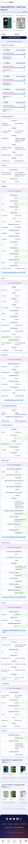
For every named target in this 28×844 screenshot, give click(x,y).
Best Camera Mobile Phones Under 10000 (14, 537)
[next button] (24, 772)
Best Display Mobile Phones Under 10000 (14, 272)
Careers (10, 824)
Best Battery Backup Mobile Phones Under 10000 (13, 631)
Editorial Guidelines (18, 827)
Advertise (23, 824)
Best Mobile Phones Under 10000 (14, 400)
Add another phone (14, 37)
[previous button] (3, 772)
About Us (4, 824)
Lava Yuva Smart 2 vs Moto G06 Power (10, 802)
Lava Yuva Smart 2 (19, 30)
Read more (24, 12)
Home (2, 808)
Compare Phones (10, 808)
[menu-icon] (2, 2)
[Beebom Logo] (8, 2)
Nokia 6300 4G (4, 30)
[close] (13, 18)
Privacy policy (8, 827)
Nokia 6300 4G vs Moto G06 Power (10, 777)
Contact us (17, 824)
